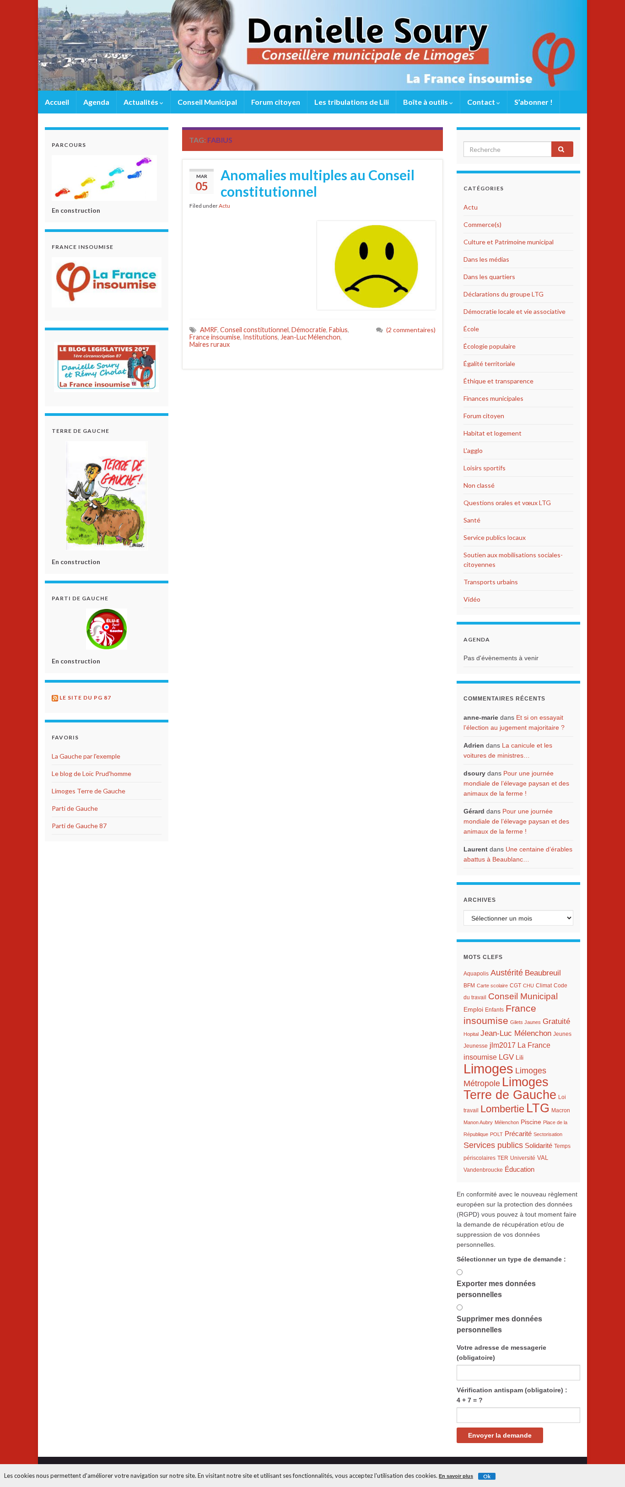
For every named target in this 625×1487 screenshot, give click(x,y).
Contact (481, 101)
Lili (519, 1057)
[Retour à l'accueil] (312, 45)
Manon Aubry (478, 1122)
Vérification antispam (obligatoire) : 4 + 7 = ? (512, 1395)
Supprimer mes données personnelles (499, 1324)
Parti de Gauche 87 (79, 826)
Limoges (488, 1068)
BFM (469, 985)
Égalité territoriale (489, 363)
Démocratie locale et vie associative (514, 311)
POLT (496, 1134)
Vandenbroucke (483, 1170)
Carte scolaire (492, 985)
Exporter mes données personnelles (496, 1289)
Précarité (518, 1133)
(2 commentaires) (411, 330)
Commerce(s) (482, 224)
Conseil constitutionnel (254, 330)
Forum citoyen (275, 101)
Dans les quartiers (489, 276)
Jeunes (562, 1034)
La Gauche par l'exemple (86, 756)
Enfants (494, 1010)
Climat (544, 985)
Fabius (338, 330)
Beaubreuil (543, 973)
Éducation (519, 1169)
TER (502, 1158)
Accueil (57, 101)
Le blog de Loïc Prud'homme (91, 773)
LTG (538, 1108)
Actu (224, 205)
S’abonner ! (533, 101)
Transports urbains (490, 582)
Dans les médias (486, 259)
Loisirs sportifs (484, 468)
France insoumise (214, 337)
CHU (528, 985)
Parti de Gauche (75, 808)
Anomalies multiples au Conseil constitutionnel (318, 183)
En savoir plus (456, 1476)
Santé (471, 520)
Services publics (493, 1145)
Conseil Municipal (207, 101)
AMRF (208, 330)
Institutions (260, 337)
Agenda (96, 101)
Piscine (531, 1122)
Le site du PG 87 (85, 697)
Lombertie (502, 1109)
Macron (560, 1110)
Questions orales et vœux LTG (507, 502)
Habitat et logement (492, 433)
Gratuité (556, 1021)
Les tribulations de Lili (351, 101)
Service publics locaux (494, 537)
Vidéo (471, 599)
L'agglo (473, 450)
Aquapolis (476, 973)
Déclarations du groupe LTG (503, 294)
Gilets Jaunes (525, 1022)
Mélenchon (507, 1122)
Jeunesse (475, 1046)
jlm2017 (503, 1045)
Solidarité (538, 1145)
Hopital (471, 1034)
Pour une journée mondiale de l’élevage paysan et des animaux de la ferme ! (516, 783)
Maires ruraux (209, 344)
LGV (506, 1056)
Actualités (142, 101)
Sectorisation (547, 1134)
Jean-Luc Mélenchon (310, 337)
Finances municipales (493, 398)
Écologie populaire (489, 346)
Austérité (506, 972)
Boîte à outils (426, 101)
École (471, 329)
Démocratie (308, 330)
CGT (515, 985)
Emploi (473, 1009)
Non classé (479, 485)
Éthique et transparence (498, 381)
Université (522, 1158)
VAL (542, 1157)
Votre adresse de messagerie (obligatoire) (501, 1352)
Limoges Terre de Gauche (88, 791)
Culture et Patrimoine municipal (508, 242)
